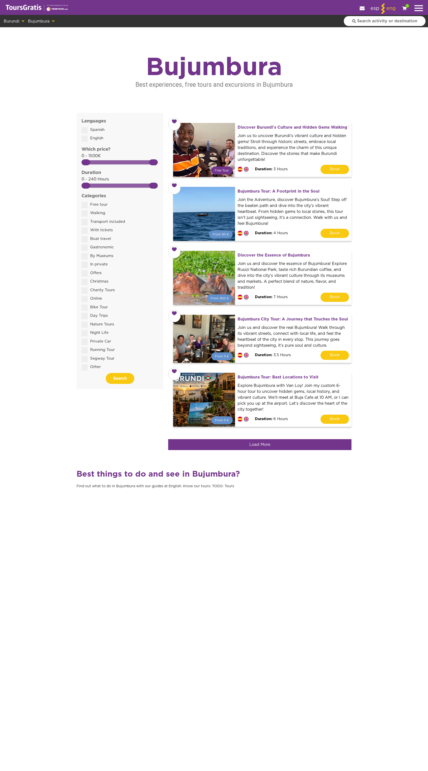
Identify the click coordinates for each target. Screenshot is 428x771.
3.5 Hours (273, 355)
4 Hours (271, 233)
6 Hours (271, 419)
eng (391, 8)
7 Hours (271, 297)
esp (375, 8)
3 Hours (271, 169)
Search (120, 378)
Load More (259, 445)
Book (335, 169)
